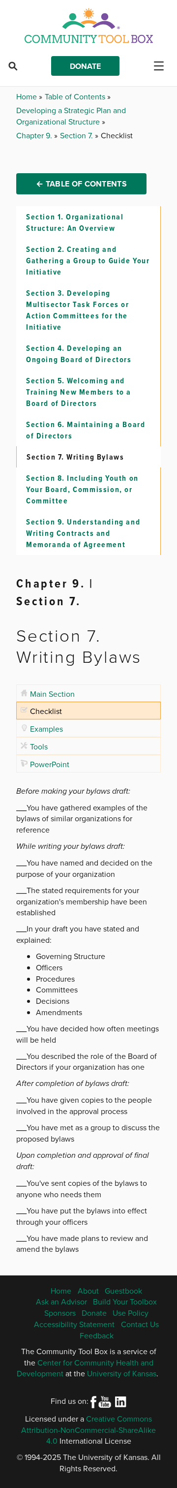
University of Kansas (121, 1373)
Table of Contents (76, 96)
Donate (85, 66)
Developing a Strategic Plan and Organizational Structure (71, 116)
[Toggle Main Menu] (162, 66)
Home (27, 96)
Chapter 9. (35, 135)
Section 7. (77, 135)
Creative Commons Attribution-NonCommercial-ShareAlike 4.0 (88, 1430)
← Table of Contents (81, 183)
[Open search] (12, 66)
